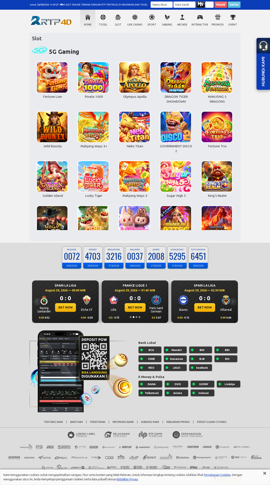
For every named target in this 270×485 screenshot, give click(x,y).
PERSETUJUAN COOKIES (212, 422)
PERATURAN (97, 422)
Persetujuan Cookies (217, 475)
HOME (88, 24)
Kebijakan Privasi (127, 479)
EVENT (233, 24)
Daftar (234, 4)
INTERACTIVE (200, 24)
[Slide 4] (139, 317)
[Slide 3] (136, 317)
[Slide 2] (133, 317)
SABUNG (167, 24)
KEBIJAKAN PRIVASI (178, 422)
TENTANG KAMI (53, 422)
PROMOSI (218, 24)
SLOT (118, 24)
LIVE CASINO (135, 24)
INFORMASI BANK (123, 422)
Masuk (220, 4)
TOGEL (103, 24)
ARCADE (182, 24)
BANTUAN (76, 422)
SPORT (151, 24)
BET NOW (55, 307)
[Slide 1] (130, 317)
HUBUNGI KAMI (150, 422)
